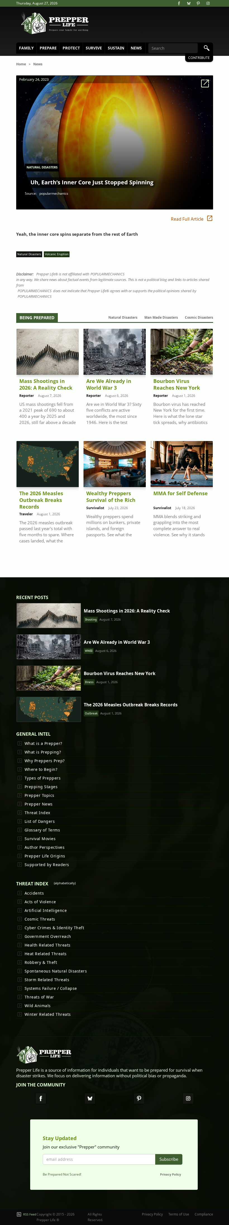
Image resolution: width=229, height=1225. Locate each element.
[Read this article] (48, 615)
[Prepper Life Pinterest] (139, 1098)
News (37, 64)
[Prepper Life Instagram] (188, 1098)
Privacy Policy (170, 1174)
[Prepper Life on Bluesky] (189, 3)
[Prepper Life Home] (55, 23)
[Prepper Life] (44, 1056)
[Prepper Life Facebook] (40, 1098)
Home (21, 64)
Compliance (204, 1214)
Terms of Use (178, 1214)
